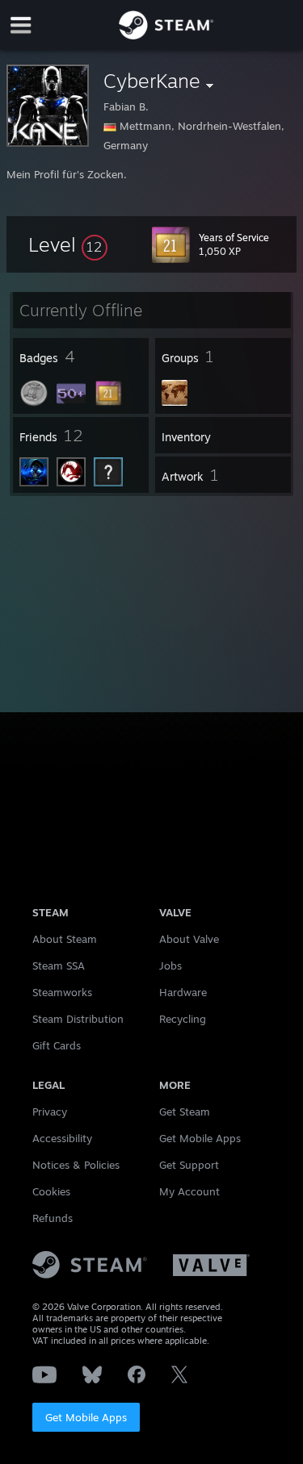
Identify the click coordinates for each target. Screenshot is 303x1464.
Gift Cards (56, 1045)
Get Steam (184, 1111)
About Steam (64, 938)
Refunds (52, 1218)
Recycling (182, 1018)
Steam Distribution (78, 1018)
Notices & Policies (76, 1164)
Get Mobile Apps (86, 1417)
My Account (189, 1191)
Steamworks (62, 992)
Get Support (189, 1164)
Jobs (170, 965)
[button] (67, 244)
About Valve (189, 938)
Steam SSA (58, 965)
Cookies (51, 1191)
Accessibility (62, 1138)
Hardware (183, 992)
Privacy (49, 1111)
